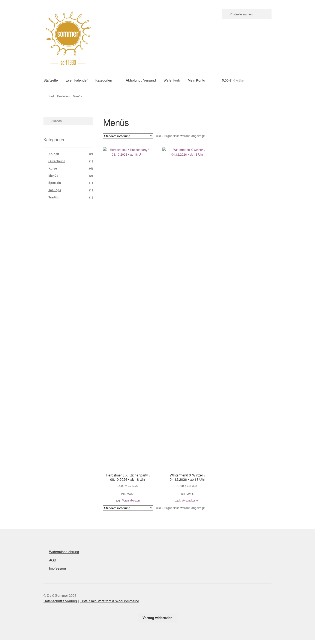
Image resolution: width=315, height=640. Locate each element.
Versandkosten (131, 500)
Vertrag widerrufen (157, 617)
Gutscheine (56, 161)
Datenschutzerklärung (60, 600)
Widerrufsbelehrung (64, 551)
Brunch (53, 154)
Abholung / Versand (141, 80)
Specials (54, 182)
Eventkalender (77, 80)
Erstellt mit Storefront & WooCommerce (109, 600)
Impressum (57, 568)
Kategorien (103, 80)
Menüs (53, 175)
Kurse (52, 168)
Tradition (55, 197)
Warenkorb (172, 80)
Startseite (51, 80)
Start (51, 96)
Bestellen (63, 96)
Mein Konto (196, 80)
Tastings (54, 190)
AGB (52, 560)
